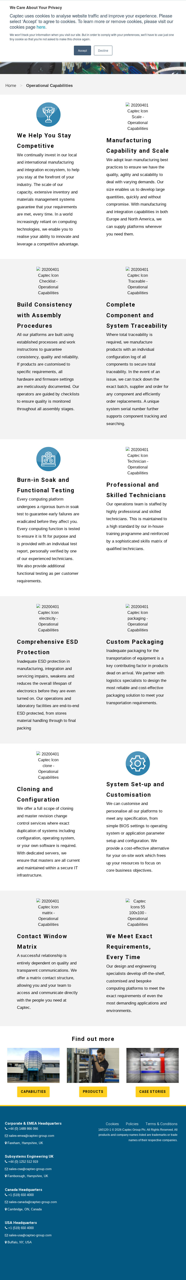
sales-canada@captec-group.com (33, 1202)
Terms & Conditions (162, 1124)
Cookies (112, 1124)
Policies (132, 1124)
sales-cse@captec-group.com (30, 1169)
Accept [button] (82, 50)
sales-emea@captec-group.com (31, 1135)
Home (10, 86)
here (41, 27)
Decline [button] (103, 50)
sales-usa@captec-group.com (30, 1235)
